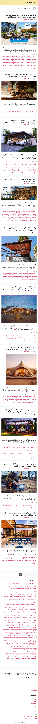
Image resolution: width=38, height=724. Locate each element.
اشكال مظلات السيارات (17, 164)
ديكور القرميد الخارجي (11, 274)
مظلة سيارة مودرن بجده (14, 172)
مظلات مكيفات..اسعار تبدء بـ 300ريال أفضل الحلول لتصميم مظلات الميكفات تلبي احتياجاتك (20, 618)
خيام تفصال (13, 399)
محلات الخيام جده (31, 340)
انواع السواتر (24, 59)
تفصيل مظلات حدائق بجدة (8, 212)
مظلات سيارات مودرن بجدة (27, 170)
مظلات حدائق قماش (13, 217)
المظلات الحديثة (29, 558)
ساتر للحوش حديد (7, 60)
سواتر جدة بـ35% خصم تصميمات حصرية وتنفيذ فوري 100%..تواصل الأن (24, 651)
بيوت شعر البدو (19, 335)
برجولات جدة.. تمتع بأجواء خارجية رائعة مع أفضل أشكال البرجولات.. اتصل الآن (23, 646)
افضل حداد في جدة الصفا (15, 504)
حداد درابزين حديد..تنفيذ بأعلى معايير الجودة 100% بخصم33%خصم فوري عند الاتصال (21, 611)
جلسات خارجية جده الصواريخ (27, 450)
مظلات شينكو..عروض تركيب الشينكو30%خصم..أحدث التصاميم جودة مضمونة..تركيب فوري (20, 640)
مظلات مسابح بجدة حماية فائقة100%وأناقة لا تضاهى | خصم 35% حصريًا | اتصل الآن (22, 654)
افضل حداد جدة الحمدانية (15, 111)
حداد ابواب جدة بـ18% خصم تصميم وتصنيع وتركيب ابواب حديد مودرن (24, 602)
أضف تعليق (33, 68)
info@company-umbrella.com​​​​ (28, 716)
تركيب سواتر (12, 59)
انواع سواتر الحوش (18, 59)
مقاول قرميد (24, 279)
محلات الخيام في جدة (23, 402)
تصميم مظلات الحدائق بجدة (18, 212)
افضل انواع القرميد (33, 274)
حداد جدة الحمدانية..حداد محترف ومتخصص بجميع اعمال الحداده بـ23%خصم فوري (21, 75)
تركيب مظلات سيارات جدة (15, 165)
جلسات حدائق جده (33, 448)
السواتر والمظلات (30, 59)
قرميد (11, 276)
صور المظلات (34, 560)
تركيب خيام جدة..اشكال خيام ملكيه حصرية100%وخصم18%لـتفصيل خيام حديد (21, 348)
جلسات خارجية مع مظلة (26, 451)
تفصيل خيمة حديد (7, 397)
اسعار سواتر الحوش (8, 56)
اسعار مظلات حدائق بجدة (30, 211)
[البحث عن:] (29, 574)
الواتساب (32, 714)
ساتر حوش (22, 60)
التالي (29, 568)
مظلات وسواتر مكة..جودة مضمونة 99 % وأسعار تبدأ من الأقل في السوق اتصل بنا (19, 514)
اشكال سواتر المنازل (20, 57)
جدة (32, 54)
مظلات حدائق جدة (5, 214)
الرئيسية (35, 698)
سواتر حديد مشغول (23, 63)
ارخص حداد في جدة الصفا (25, 504)
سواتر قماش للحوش (30, 65)
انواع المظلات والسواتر (15, 558)
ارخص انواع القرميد (21, 273)
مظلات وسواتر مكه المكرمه (27, 561)
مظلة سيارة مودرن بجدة (23, 172)
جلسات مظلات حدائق (18, 451)
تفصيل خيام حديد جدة (33, 397)
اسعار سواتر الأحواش (24, 56)
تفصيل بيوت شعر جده (19, 338)
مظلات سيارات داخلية (13, 169)
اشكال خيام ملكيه (32, 396)
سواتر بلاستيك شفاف (14, 62)
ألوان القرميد (27, 273)
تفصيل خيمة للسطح (25, 399)
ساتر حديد (26, 60)
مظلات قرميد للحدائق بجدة (29, 277)
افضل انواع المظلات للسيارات (7, 164)
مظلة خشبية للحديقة (16, 220)
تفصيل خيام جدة (11, 338)
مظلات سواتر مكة (25, 560)
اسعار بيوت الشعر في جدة (21, 333)
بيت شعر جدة (13, 333)
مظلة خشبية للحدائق (24, 220)
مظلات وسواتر (25, 54)
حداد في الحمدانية (20, 113)
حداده (13, 113)
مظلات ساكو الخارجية (33, 455)
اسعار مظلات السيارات (19, 162)
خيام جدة (8, 399)
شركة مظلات (34, 167)
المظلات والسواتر (22, 558)
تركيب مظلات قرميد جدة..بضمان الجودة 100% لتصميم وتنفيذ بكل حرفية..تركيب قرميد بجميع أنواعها (20, 230)
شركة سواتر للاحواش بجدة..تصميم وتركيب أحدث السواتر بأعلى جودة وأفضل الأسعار (21, 16)
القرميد (28, 274)
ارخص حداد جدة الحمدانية (25, 111)
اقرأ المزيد (6, 51)
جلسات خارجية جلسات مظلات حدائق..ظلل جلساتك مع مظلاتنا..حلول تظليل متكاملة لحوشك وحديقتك (21, 412)
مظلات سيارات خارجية (21, 169)
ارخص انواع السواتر (31, 56)
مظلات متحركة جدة (12, 170)
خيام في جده (34, 400)
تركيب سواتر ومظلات (33, 60)
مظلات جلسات (11, 451)
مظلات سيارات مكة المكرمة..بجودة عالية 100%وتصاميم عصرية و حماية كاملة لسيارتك (21, 627)
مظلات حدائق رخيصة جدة (22, 217)
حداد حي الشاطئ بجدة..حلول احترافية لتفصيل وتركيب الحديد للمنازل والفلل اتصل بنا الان (21, 604)
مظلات (22, 167)
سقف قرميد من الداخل (17, 276)
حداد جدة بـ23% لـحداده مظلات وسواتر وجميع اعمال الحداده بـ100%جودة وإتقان (22, 622)
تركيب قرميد (19, 274)
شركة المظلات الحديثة (31, 2)
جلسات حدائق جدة (7, 447)
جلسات (29, 54)
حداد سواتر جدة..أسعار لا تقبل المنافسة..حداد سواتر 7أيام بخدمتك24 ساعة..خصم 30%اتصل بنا (20, 617)
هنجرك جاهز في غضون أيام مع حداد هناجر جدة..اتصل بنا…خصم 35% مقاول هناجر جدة (21, 605)
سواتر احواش (20, 62)
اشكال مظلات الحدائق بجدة (21, 211)
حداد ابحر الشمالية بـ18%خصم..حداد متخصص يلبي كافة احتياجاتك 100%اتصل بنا (22, 609)
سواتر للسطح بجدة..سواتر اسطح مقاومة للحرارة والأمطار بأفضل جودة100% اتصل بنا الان (21, 607)
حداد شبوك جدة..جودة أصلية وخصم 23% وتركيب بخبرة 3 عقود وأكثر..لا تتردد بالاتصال (21, 653)
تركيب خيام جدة (25, 396)
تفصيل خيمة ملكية (18, 399)
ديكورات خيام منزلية (24, 400)
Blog (34, 54)
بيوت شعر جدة (13, 335)
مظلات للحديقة (18, 218)
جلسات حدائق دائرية (16, 448)
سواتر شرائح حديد (9, 63)
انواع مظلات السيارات (33, 165)
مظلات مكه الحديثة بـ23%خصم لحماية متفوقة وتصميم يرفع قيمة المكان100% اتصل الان (21, 625)
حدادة (32, 110)
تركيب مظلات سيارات (24, 165)
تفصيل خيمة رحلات (33, 399)
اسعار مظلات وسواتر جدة (26, 164)
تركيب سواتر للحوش (5, 59)
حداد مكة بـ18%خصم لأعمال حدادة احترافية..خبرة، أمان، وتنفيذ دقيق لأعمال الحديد (22, 624)
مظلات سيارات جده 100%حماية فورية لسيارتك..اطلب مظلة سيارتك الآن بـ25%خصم (20, 121)
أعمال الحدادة (32, 111)
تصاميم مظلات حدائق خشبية (29, 212)
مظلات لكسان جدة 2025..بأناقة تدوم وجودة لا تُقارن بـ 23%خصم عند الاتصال (23, 641)
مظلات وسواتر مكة (18, 560)
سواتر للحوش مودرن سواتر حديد (9, 65)
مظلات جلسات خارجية (30, 453)
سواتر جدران (30, 63)
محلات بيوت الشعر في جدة (11, 340)
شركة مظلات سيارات (27, 167)
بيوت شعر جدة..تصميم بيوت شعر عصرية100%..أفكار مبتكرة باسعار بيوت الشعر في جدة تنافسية (20, 288)
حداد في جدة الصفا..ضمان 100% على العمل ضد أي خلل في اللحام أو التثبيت (20, 465)
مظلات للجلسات (25, 455)
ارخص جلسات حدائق (31, 447)
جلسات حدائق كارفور (8, 448)
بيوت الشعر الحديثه (30, 335)
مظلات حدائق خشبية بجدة (14, 215)
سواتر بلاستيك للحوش (6, 62)
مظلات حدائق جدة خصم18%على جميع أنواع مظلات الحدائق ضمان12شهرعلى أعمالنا (21, 180)
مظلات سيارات (17, 167)
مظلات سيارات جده (29, 169)
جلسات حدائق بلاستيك (15, 447)
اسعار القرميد (15, 273)
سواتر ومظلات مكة (6, 558)
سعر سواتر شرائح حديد (28, 62)
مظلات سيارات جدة (11, 167)
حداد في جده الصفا (10, 505)
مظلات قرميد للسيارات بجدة (19, 277)
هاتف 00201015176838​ (29, 718)
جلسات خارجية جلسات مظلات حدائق (14, 450)
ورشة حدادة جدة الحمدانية (7, 113)
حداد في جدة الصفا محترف (19, 505)
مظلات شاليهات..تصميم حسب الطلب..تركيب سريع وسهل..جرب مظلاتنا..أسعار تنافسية (21, 649)
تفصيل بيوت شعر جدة (27, 338)
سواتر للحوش (17, 65)
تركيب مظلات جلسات (23, 447)
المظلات (33, 558)
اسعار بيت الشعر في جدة (30, 333)
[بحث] (20, 574)
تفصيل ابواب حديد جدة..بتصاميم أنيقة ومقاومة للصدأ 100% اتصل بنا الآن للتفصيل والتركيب (20, 633)
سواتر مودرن (34, 66)
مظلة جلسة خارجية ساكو (9, 455)
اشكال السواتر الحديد (28, 57)
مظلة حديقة (13, 218)
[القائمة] (2, 2)
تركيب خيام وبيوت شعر (18, 396)
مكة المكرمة (25, 557)
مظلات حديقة (24, 218)
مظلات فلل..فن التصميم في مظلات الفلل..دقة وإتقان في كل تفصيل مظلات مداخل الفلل (21, 656)
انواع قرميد (24, 274)
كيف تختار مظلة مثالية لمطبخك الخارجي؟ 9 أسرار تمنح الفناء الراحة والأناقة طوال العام (21, 615)
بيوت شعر (24, 335)
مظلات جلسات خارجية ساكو (20, 453)
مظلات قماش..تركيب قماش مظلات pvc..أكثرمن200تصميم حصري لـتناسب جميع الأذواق (21, 658)
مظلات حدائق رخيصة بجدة (32, 217)
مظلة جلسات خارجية (18, 455)
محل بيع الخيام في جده (16, 400)
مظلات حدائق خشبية (23, 215)
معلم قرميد (35, 279)
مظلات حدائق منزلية (30, 218)
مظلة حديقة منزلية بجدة (32, 220)
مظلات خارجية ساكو (6, 453)
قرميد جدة (8, 276)
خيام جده (4, 399)
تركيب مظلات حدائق (11, 211)
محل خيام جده (30, 402)
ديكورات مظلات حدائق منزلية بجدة (21, 214)
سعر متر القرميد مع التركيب (26, 276)
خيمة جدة (29, 400)
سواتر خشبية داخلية (16, 63)
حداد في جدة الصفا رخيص (29, 505)
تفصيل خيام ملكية (25, 397)
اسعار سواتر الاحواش (16, 56)
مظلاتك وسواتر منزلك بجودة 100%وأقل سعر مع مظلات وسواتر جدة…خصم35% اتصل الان (21, 620)
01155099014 (15, 722)
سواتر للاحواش (23, 65)
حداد (10, 111)
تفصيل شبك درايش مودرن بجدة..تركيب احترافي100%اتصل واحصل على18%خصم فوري (21, 632)
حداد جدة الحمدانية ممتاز (28, 113)
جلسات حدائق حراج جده (25, 448)
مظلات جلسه (12, 453)
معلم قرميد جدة (29, 279)
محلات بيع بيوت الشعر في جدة (22, 340)
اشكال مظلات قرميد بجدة (7, 273)
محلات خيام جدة (16, 402)
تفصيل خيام (12, 396)
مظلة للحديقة (9, 220)
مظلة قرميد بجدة (6, 277)
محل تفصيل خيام (8, 400)
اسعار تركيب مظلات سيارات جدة (29, 162)
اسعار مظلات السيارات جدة (9, 162)
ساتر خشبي (18, 60)
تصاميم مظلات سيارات (6, 165)
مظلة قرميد (11, 277)
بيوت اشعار (9, 333)
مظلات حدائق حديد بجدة (32, 215)
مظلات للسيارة (19, 170)
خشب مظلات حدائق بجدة (32, 214)
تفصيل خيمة (12, 397)
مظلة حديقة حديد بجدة (7, 218)
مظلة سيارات (30, 172)
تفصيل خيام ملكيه (18, 397)
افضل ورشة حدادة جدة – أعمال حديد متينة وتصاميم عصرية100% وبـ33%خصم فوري (22, 635)
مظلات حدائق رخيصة (6, 215)
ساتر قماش (13, 60)
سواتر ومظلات (28, 66)
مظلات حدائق (11, 214)
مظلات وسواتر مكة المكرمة (9, 560)
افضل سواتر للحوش (12, 57)
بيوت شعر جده (8, 335)
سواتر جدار (35, 63)
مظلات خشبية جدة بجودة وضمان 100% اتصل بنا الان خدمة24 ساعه (25, 648)
